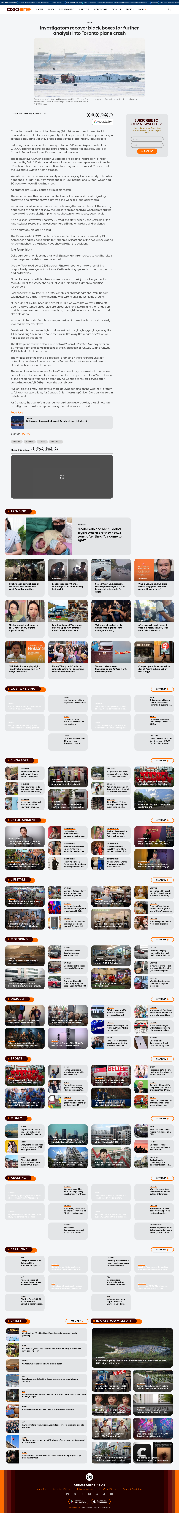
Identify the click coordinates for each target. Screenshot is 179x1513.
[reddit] (106, 115)
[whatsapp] (102, 115)
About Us (41, 1489)
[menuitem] (40, 9)
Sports (130, 9)
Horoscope (100, 9)
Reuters (25, 433)
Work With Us (109, 1489)
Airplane (16, 442)
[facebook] (88, 115)
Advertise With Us (61, 1489)
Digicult (116, 9)
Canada (42, 442)
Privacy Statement (86, 1489)
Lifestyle (84, 9)
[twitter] (93, 115)
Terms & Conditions (132, 1489)
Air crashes (56, 442)
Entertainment (67, 9)
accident (29, 442)
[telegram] (97, 115)
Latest (39, 9)
